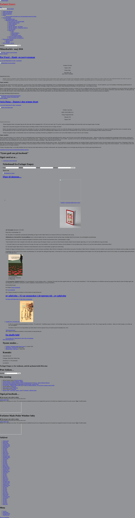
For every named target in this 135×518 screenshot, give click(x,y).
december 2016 (6, 481)
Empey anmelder (4, 53)
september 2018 (6, 457)
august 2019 (5, 447)
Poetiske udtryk (14, 34)
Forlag (4, 15)
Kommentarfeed (6, 513)
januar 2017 (5, 480)
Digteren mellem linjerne (13, 22)
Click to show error (4, 399)
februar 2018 (6, 466)
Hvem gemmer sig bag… (8, 39)
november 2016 (6, 482)
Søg (1, 7)
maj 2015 (5, 501)
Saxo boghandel (11, 289)
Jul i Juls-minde (11, 29)
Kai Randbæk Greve (10, 19)
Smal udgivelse (25, 149)
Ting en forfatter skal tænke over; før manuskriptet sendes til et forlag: (21, 16)
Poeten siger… (11, 30)
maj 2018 (5, 462)
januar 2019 (5, 454)
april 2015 (5, 503)
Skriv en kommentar (27, 299)
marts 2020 (5, 442)
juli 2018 (5, 460)
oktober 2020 (6, 441)
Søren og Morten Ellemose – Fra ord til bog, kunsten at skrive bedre (39, 385)
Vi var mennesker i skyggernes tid (15, 38)
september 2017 (6, 471)
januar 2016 (5, 495)
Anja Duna (9, 149)
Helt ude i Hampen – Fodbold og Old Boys (18, 27)
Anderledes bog (3, 149)
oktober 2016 (6, 484)
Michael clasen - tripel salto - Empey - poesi (12, 390)
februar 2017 (6, 479)
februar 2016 (6, 494)
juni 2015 (5, 500)
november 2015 (6, 496)
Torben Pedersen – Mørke (17, 381)
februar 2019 (6, 453)
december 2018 (6, 456)
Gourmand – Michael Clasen (30, 390)
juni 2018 (5, 461)
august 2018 (5, 458)
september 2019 (6, 446)
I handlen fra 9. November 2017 (13, 321)
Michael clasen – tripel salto (12, 349)
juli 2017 (5, 473)
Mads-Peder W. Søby (11, 60)
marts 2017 (5, 477)
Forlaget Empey (7, 4)
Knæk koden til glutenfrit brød (9, 384)
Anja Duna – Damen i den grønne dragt (19, 101)
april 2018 (5, 463)
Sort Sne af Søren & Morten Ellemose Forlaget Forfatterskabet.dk (17, 382)
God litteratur (15, 149)
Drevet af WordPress (4, 517)
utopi (19, 95)
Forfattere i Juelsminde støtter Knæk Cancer (70, 202)
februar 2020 (6, 443)
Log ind (4, 511)
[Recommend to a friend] (8, 173)
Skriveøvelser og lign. (16, 35)
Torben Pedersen (6, 381)
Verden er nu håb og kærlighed (15, 36)
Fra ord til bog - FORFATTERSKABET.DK (13, 385)
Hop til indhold (10, 8)
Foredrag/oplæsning (7, 13)
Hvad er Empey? (9, 40)
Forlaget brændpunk (15, 287)
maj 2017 (5, 475)
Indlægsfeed (5, 512)
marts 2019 (5, 452)
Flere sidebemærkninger (9, 339)
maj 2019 (5, 449)
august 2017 (5, 472)
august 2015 (5, 498)
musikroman (15, 95)
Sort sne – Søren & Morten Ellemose (41, 382)
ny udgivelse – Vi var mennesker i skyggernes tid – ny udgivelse (36, 295)
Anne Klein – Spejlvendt (11, 347)
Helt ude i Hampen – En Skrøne (15, 26)
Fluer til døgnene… (15, 32)
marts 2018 (5, 465)
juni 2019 (5, 448)
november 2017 (6, 468)
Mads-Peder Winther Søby (11, 20)
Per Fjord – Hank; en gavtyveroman (17, 57)
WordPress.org (6, 515)
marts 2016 (5, 492)
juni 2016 (5, 489)
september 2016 (6, 485)
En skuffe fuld (11, 25)
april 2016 (5, 491)
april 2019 (5, 451)
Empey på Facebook (7, 12)
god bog (2, 95)
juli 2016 (5, 487)
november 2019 (6, 444)
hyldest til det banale (8, 95)
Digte (12, 31)
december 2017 (6, 467)
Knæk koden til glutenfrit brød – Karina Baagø (28, 384)
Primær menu (3, 8)
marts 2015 (5, 504)
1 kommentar (19, 60)
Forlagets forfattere (7, 17)
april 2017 (5, 476)
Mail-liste (8, 41)
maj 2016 (5, 490)
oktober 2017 (6, 470)
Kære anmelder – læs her (8, 43)
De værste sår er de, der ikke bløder (16, 21)
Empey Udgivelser (12, 24)
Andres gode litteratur (7, 11)
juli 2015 (5, 499)
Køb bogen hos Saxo (10, 330)
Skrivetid (20, 149)
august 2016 (5, 486)
